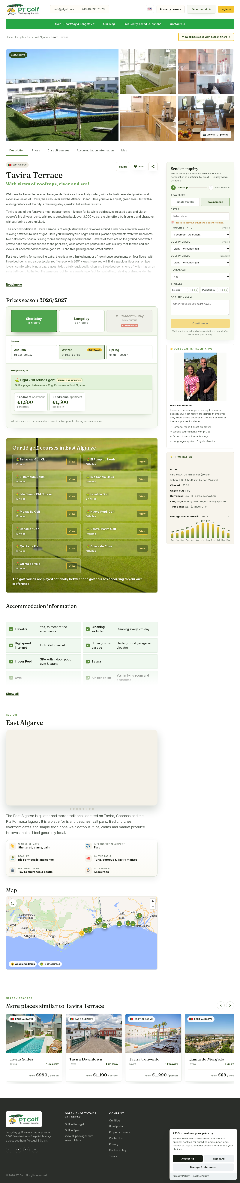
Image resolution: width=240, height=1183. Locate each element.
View (72, 461)
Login (226, 9)
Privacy (113, 1144)
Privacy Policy (181, 1176)
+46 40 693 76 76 (93, 9)
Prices (36, 150)
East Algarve (41, 36)
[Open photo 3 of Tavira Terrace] (206, 71)
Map (124, 150)
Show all (12, 694)
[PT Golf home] (23, 9)
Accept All (188, 1158)
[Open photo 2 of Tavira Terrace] (148, 71)
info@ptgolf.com (64, 9)
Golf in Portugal (74, 1124)
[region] (82, 770)
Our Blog (109, 24)
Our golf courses (58, 150)
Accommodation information (95, 150)
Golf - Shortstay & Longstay (74, 24)
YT (26, 1149)
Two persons (215, 201)
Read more (14, 284)
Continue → (200, 323)
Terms (113, 1156)
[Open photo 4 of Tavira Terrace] (148, 118)
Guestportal (201, 9)
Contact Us (177, 24)
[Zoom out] (152, 906)
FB (17, 1149)
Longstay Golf (23, 36)
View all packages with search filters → (206, 36)
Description (16, 150)
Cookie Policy (117, 1150)
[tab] (70, 809)
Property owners (170, 9)
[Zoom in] (152, 901)
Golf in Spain (72, 1130)
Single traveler (185, 201)
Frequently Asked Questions (142, 24)
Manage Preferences (203, 1167)
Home (9, 36)
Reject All (219, 1158)
